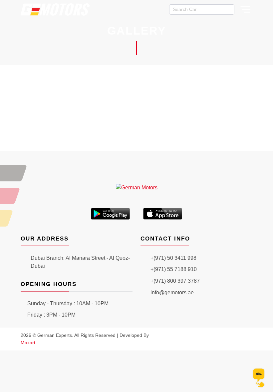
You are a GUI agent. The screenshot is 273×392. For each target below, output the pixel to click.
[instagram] (217, 339)
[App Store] (162, 213)
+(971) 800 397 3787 (175, 281)
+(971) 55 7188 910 (173, 269)
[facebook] (228, 339)
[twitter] (238, 339)
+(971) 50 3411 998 (173, 258)
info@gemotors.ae (172, 292)
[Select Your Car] (259, 378)
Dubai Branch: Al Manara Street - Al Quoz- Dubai (80, 262)
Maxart (28, 342)
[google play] (110, 213)
